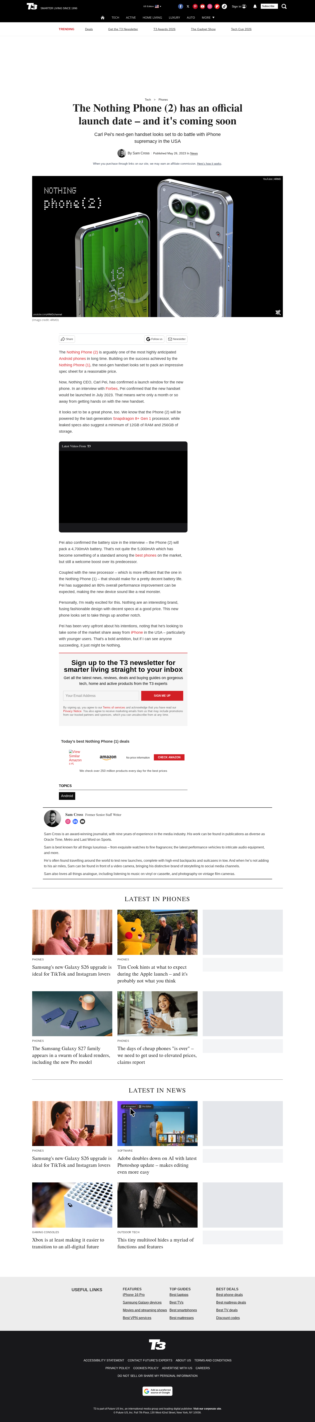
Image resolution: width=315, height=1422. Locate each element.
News (194, 153)
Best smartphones (183, 1310)
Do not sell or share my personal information (158, 1375)
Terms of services (114, 707)
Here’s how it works (209, 163)
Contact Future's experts (150, 1360)
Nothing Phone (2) (82, 352)
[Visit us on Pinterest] (195, 6)
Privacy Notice (72, 711)
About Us (183, 1360)
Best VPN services (137, 1318)
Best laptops (179, 1295)
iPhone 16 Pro (134, 1295)
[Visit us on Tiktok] (224, 6)
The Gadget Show (203, 29)
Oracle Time (53, 839)
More (206, 17)
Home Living (152, 17)
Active (131, 17)
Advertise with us (177, 1368)
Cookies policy (146, 1368)
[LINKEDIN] (76, 821)
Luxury (174, 17)
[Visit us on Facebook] (180, 6)
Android (67, 796)
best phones (145, 555)
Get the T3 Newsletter (123, 29)
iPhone (137, 632)
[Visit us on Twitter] (187, 6)
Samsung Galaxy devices (142, 1302)
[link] (77, 757)
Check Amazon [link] (169, 757)
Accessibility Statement (104, 1360)
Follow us (156, 339)
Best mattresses (182, 1318)
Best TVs (176, 1302)
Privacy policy (117, 1368)
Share (69, 339)
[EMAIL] (83, 821)
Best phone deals (229, 1295)
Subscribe (268, 6)
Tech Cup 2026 (241, 29)
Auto (191, 17)
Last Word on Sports (95, 839)
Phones (163, 99)
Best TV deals (227, 1310)
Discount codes (228, 1318)
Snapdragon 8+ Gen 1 (132, 418)
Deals (89, 29)
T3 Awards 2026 (164, 29)
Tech (115, 17)
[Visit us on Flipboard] (217, 6)
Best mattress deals (231, 1302)
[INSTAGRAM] (69, 821)
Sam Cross (141, 153)
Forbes (112, 388)
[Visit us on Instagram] (209, 6)
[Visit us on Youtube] (202, 6)
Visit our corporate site (207, 1408)
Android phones (72, 358)
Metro (68, 839)
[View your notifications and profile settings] (255, 6)
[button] (123, 756)
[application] (123, 487)
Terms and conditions (212, 1360)
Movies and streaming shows (145, 1310)
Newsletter (179, 339)
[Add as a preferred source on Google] (157, 1391)
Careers (203, 1368)
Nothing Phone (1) (74, 365)
